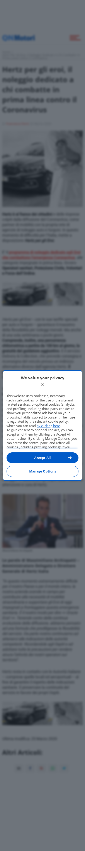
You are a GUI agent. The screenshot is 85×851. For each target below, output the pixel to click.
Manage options (42, 471)
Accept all (42, 457)
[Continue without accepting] (42, 385)
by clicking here (48, 426)
